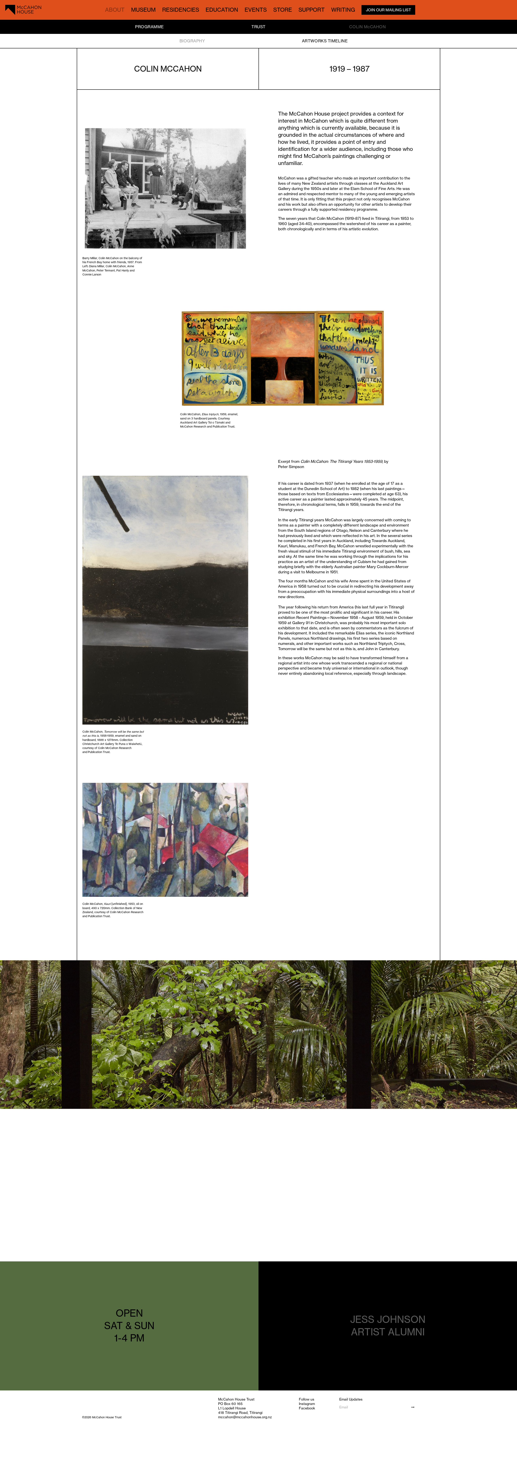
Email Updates (351, 1399)
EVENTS (256, 9)
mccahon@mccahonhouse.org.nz (245, 1417)
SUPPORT (311, 9)
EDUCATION (222, 9)
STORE (282, 9)
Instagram (307, 1404)
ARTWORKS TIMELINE (325, 40)
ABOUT (115, 9)
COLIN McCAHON (367, 26)
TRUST (258, 26)
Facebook (307, 1408)
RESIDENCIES (180, 9)
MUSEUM (143, 9)
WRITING (343, 9)
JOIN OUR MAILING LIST (388, 9)
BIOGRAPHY (192, 40)
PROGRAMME (149, 26)
